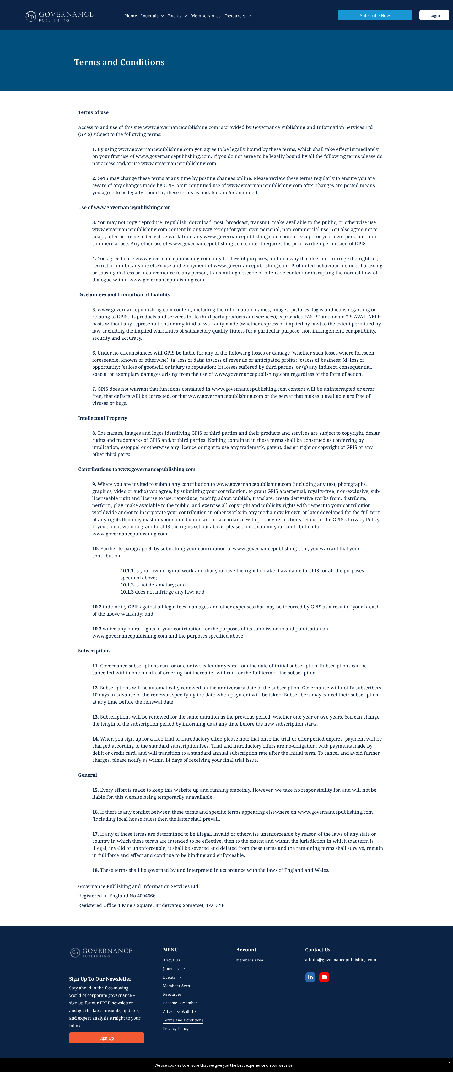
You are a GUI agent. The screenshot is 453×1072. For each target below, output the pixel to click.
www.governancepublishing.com (129, 533)
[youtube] (324, 977)
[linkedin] (310, 977)
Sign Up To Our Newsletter (100, 979)
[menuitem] (131, 16)
